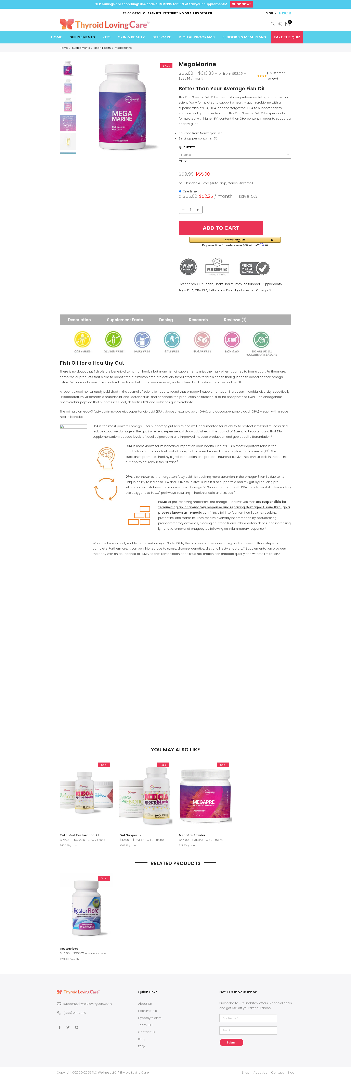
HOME (56, 37)
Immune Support (247, 284)
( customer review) (276, 75)
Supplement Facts (125, 320)
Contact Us (146, 1032)
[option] (125, 107)
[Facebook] (60, 1024)
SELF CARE (162, 37)
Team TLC (145, 1025)
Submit (231, 1042)
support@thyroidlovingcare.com (87, 1003)
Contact (277, 1072)
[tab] (79, 319)
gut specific (246, 290)
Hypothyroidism (149, 1018)
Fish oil (231, 290)
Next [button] (165, 107)
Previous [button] (88, 107)
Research (198, 320)
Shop (245, 1072)
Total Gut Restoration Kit (80, 835)
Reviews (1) (235, 320)
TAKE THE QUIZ (287, 37)
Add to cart (221, 228)
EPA (204, 290)
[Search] (272, 24)
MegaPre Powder (192, 835)
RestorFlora (69, 949)
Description (79, 320)
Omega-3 (263, 290)
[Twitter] (68, 1024)
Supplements (81, 48)
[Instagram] (77, 1024)
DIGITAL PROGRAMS (197, 37)
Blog (141, 1039)
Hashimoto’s (147, 1011)
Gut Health (205, 284)
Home (64, 48)
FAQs (142, 1046)
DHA (190, 290)
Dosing (166, 320)
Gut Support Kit (131, 835)
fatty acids (217, 290)
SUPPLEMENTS (82, 37)
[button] (235, 241)
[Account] (280, 24)
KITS (106, 37)
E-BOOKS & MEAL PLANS (244, 37)
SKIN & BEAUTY (131, 37)
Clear (183, 161)
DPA (198, 290)
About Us (145, 1003)
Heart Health (102, 48)
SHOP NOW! (241, 4)
